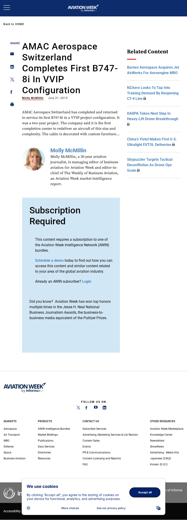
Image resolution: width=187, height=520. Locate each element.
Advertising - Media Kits (164, 452)
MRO (6, 440)
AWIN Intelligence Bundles (54, 428)
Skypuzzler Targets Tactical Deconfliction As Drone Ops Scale (149, 165)
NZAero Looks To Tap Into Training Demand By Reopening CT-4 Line (153, 93)
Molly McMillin (33, 98)
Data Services (46, 446)
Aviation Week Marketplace (166, 428)
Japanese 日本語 (160, 458)
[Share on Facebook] (10, 93)
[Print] (10, 105)
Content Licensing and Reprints (102, 458)
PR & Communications (96, 452)
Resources (44, 458)
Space (7, 452)
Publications (45, 440)
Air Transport (12, 434)
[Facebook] (87, 408)
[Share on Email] (10, 55)
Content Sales (91, 440)
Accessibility (12, 511)
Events (87, 446)
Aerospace (10, 428)
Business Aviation (15, 458)
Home (19, 24)
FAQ (85, 464)
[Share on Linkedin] (10, 68)
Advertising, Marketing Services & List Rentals (110, 434)
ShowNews (157, 446)
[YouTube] (96, 408)
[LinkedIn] (104, 408)
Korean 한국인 (159, 464)
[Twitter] (78, 408)
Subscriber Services (94, 428)
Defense (8, 446)
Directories (44, 452)
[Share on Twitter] (10, 80)
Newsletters (157, 440)
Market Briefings (48, 434)
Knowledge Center (161, 434)
